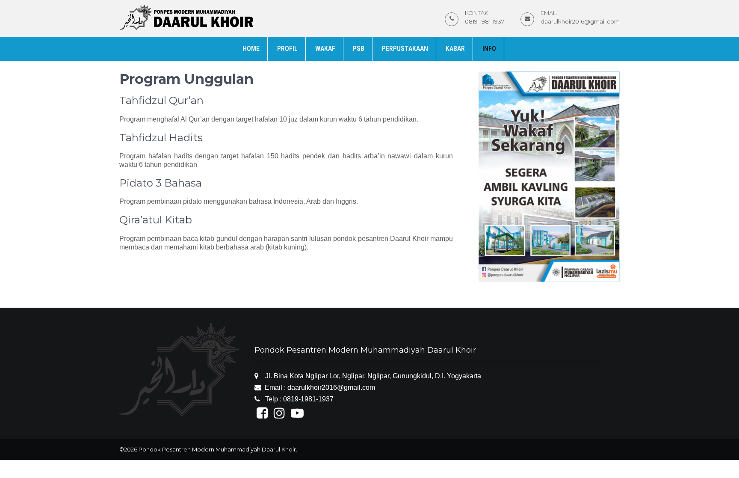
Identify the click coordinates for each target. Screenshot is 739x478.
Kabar (455, 49)
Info (489, 49)
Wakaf (325, 49)
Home (251, 49)
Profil (287, 49)
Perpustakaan (405, 49)
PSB (358, 49)
